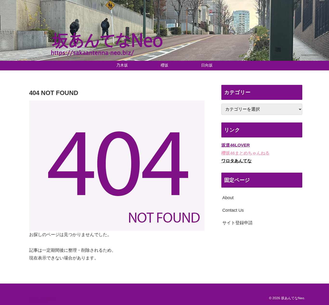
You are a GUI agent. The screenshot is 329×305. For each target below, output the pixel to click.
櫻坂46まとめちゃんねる (245, 152)
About (228, 197)
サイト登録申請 (237, 222)
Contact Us (233, 210)
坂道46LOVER (235, 145)
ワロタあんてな (236, 160)
